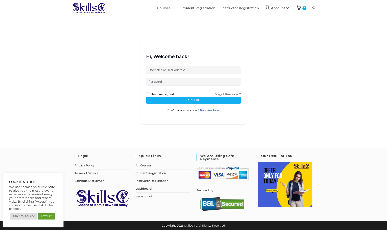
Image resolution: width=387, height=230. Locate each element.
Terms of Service (87, 173)
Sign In (193, 100)
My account (144, 196)
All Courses (144, 165)
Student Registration (151, 173)
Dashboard (144, 188)
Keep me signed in (164, 94)
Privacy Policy (85, 165)
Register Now (210, 110)
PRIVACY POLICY (23, 216)
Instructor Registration (152, 181)
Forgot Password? (227, 94)
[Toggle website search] (313, 8)
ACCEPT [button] (46, 216)
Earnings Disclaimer (89, 181)
